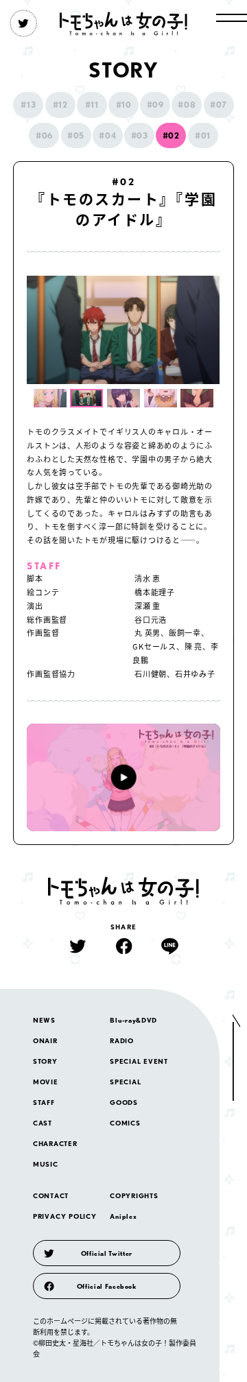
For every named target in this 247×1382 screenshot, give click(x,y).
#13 (28, 104)
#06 (44, 135)
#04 (107, 135)
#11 (92, 104)
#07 (218, 104)
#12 (60, 104)
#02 (171, 135)
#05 (75, 135)
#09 (155, 104)
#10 (124, 104)
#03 (139, 135)
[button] (50, 398)
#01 (203, 135)
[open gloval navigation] (231, 18)
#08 (187, 104)
